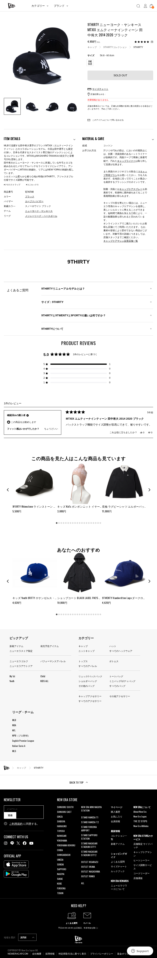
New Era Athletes (141, 826)
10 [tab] (77, 523)
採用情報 (50, 953)
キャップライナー (126, 160)
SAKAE (60, 878)
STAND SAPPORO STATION (89, 836)
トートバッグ (116, 676)
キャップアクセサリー (89, 696)
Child (42, 676)
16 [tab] (91, 523)
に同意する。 (24, 823)
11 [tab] (79, 523)
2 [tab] (59, 523)
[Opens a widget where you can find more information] (140, 951)
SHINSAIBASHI (63, 854)
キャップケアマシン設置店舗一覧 (120, 240)
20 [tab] (100, 523)
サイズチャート (119, 866)
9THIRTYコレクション (115, 47)
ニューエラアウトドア (21, 665)
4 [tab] (63, 523)
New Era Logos (140, 816)
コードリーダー (141, 873)
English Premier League (23, 740)
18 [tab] (95, 523)
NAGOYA (60, 874)
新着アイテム (16, 646)
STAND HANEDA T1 (89, 817)
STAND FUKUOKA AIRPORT (89, 828)
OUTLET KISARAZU (89, 862)
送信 (10, 815)
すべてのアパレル (87, 665)
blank (83, 815)
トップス (83, 661)
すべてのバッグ (117, 685)
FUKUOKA (61, 888)
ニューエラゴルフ (19, 661)
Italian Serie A (18, 745)
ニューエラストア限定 (21, 650)
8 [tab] (73, 523)
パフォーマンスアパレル (53, 661)
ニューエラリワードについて (119, 887)
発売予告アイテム (49, 646)
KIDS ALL (44, 681)
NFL (14, 730)
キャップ (92, 47)
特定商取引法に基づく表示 (72, 953)
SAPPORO (61, 869)
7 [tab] (70, 523)
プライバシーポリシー (101, 953)
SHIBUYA (61, 821)
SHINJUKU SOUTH (65, 807)
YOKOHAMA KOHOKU (66, 845)
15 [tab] (89, 523)
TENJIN (60, 893)
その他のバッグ (86, 685)
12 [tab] (82, 523)
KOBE (59, 883)
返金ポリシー (124, 953)
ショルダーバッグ (87, 681)
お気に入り (116, 816)
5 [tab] (66, 523)
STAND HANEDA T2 (90, 822)
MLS (14, 751)
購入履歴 (115, 811)
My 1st (12, 676)
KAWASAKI (61, 835)
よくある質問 (118, 861)
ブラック (29, 196)
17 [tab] (93, 523)
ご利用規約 (16, 823)
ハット (112, 646)
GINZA (60, 816)
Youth (12, 681)
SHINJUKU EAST (64, 811)
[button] (76, 364)
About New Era (139, 811)
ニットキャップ (86, 650)
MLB (14, 720)
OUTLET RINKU (88, 876)
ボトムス (114, 661)
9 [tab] (75, 523)
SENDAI (60, 864)
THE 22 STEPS (140, 821)
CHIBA (60, 850)
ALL (82, 883)
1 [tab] (56, 523)
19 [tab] (98, 523)
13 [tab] (84, 523)
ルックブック (118, 871)
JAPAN (23, 937)
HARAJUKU (62, 826)
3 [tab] (61, 523)
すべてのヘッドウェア (120, 650)
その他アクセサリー (119, 696)
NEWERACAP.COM (18, 953)
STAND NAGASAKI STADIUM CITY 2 (89, 853)
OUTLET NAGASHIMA (90, 871)
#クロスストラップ (12, 185)
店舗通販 (138, 878)
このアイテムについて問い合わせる (108, 120)
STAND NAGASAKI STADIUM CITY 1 (89, 845)
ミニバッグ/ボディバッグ (122, 681)
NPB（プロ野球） (21, 735)
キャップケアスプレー (130, 188)
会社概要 (36, 953)
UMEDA (60, 859)
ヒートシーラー (141, 860)
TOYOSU (61, 831)
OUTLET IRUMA (88, 866)
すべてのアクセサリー (89, 700)
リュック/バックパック (90, 676)
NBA (14, 725)
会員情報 (115, 821)
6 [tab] (68, 523)
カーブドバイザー (34, 201)
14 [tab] (86, 523)
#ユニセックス (32, 185)
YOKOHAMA (62, 840)
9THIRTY (138, 47)
